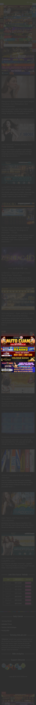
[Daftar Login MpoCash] (18, 359)
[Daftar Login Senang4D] (18, 349)
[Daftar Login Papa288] (18, 364)
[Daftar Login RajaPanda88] (18, 369)
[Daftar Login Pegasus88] (18, 341)
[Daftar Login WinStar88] (18, 354)
